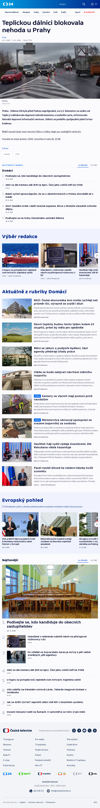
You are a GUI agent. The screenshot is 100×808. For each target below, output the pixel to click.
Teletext (7, 749)
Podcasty (71, 749)
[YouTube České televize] (84, 730)
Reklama (7, 744)
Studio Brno (72, 744)
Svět (55, 12)
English (22, 802)
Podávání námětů (43, 760)
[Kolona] (50, 71)
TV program (8, 739)
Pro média (39, 739)
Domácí (46, 12)
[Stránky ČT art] (77, 773)
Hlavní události (12, 12)
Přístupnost (50, 802)
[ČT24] (8, 4)
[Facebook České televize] (79, 730)
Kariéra (70, 755)
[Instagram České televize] (74, 730)
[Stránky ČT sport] (25, 773)
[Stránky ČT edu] (93, 773)
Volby (36, 12)
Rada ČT (6, 755)
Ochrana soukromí (35, 802)
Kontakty (71, 765)
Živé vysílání (72, 739)
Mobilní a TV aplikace (76, 760)
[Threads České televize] (95, 730)
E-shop (6, 760)
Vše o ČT (38, 765)
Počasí (38, 755)
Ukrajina (26, 12)
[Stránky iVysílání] (44, 773)
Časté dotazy (9, 765)
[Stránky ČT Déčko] (62, 773)
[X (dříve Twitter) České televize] (90, 730)
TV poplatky (40, 744)
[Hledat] (84, 4)
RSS (95, 802)
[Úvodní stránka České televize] (17, 730)
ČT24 (4, 37)
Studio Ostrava (41, 749)
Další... (64, 12)
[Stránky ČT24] (7, 773)
